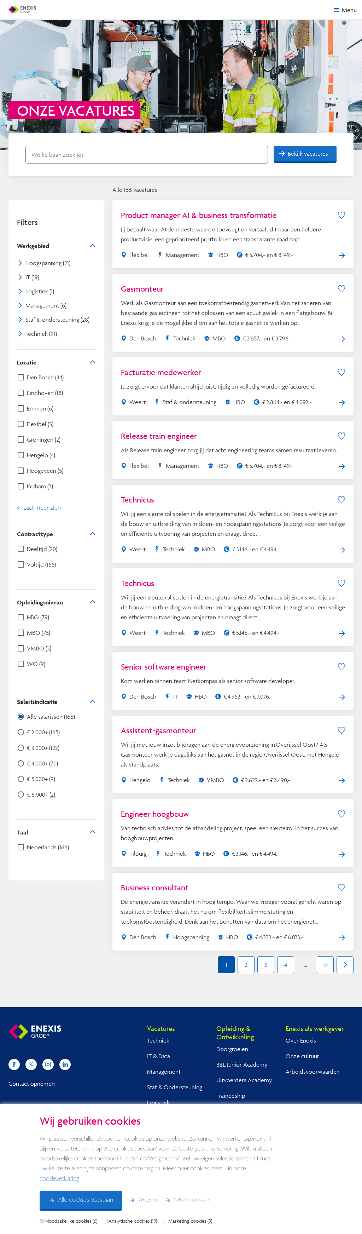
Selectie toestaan (191, 1200)
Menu (349, 9)
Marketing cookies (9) (190, 1221)
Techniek (158, 1040)
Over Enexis (301, 1040)
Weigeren (148, 1200)
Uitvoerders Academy (244, 1080)
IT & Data (158, 1056)
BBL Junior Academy (241, 1064)
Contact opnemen (31, 1083)
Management (164, 1071)
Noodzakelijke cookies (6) (71, 1221)
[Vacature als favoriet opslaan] (341, 215)
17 (325, 964)
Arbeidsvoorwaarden (313, 1071)
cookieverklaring (59, 1178)
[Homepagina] (22, 9)
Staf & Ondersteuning (174, 1087)
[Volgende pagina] (345, 964)
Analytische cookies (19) (133, 1221)
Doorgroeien (232, 1048)
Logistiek (158, 1102)
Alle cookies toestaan (85, 1200)
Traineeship (230, 1095)
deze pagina (145, 1168)
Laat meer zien (42, 507)
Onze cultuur (302, 1056)
